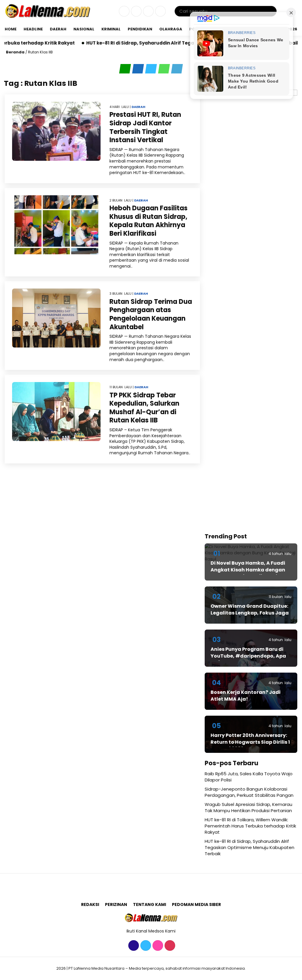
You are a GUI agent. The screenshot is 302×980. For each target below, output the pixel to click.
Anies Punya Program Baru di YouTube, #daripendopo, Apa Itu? (248, 656)
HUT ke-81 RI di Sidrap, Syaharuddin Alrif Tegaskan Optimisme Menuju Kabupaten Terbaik (164, 43)
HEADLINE (33, 29)
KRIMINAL (111, 29)
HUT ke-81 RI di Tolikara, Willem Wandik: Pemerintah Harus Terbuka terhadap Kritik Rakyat (250, 826)
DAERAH (58, 29)
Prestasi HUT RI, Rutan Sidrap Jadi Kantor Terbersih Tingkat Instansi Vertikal (145, 127)
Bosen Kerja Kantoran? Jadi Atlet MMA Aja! (245, 695)
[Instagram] (148, 11)
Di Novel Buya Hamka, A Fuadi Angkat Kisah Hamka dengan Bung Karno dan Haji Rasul (248, 570)
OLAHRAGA (170, 29)
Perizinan (116, 904)
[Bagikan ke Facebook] (138, 69)
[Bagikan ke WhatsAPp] (164, 69)
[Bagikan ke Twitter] (151, 69)
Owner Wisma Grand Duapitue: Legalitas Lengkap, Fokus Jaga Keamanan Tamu (250, 613)
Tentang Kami (149, 904)
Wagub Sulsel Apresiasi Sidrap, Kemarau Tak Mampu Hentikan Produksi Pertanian (248, 807)
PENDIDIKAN (140, 29)
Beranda (15, 52)
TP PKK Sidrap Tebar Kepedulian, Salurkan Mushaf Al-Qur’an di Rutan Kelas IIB (144, 408)
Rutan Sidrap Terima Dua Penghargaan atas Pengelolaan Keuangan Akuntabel (150, 314)
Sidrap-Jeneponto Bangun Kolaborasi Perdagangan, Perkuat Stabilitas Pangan (249, 792)
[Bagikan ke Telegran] (177, 69)
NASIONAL (83, 29)
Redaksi (90, 904)
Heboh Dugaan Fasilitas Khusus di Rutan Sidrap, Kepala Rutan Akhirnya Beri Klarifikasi (148, 221)
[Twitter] (135, 11)
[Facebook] (123, 11)
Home (11, 29)
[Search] (271, 11)
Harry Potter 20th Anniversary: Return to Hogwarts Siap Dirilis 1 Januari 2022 (250, 742)
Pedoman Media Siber (196, 904)
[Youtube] (160, 11)
